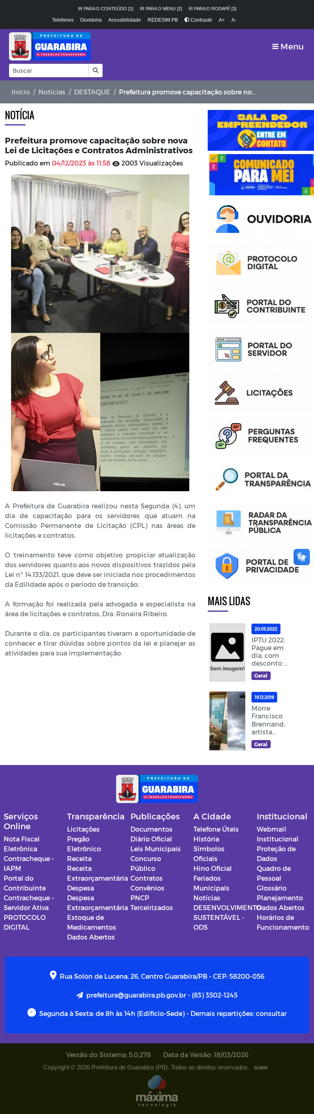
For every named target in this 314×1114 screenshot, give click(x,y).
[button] (95, 70)
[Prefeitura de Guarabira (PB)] (50, 46)
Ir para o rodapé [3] (212, 8)
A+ (222, 20)
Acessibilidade (124, 20)
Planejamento (280, 897)
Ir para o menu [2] (161, 8)
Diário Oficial (151, 839)
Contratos (146, 878)
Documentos (151, 829)
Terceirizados (151, 907)
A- (233, 20)
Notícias (51, 92)
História (206, 839)
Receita (79, 858)
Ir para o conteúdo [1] (105, 8)
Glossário (272, 888)
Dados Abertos (91, 937)
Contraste (200, 20)
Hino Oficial (212, 868)
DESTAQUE (92, 92)
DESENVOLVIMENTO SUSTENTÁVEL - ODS (227, 917)
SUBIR (261, 1067)
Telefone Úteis (216, 829)
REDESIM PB (163, 20)
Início (20, 92)
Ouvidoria (91, 20)
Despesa (80, 888)
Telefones (63, 20)
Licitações (83, 829)
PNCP (139, 897)
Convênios (147, 888)
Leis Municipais (155, 848)
